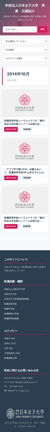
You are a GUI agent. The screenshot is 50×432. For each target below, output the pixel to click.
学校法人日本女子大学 (14, 289)
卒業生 (7, 338)
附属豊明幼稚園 (11, 318)
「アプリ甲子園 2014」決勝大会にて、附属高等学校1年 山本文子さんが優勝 (24, 172)
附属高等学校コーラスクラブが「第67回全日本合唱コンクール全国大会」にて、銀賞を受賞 (24, 123)
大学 (6, 348)
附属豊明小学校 (11, 313)
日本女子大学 (10, 294)
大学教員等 (9, 353)
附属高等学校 (10, 304)
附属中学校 (9, 308)
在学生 (7, 343)
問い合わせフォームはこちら (16, 390)
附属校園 (27, 129)
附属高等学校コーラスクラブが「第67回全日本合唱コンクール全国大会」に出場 (24, 221)
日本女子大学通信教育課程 (16, 299)
